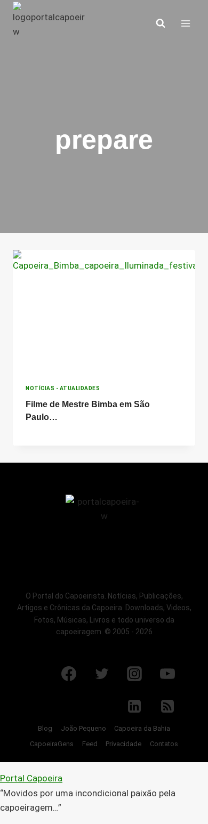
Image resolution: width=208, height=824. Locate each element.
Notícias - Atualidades (63, 388)
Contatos (164, 744)
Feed (90, 744)
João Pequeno (83, 728)
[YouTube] (167, 674)
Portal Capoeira (31, 778)
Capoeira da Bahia (142, 728)
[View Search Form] (160, 23)
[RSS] (167, 706)
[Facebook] (69, 674)
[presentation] (104, 310)
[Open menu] (185, 23)
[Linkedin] (134, 706)
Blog (45, 728)
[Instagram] (134, 674)
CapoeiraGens (52, 744)
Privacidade (123, 744)
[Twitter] (102, 674)
